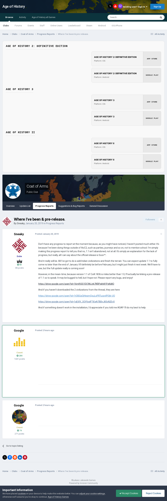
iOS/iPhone (117, 25)
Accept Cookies (130, 493)
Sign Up (157, 6)
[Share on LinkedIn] (20, 457)
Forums (18, 25)
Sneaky (20, 223)
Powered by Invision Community (83, 483)
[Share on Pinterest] (25, 457)
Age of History (13, 6)
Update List (25, 206)
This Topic (148, 17)
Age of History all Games (43, 17)
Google (19, 330)
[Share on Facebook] (10, 457)
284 (20, 355)
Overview (10, 206)
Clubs (6, 25)
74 (20, 430)
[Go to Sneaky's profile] (6, 221)
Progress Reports (44, 206)
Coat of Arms (37, 186)
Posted (47, 234)
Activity (22, 17)
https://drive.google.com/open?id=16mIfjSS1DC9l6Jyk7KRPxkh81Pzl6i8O (76, 284)
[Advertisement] (76, 361)
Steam (89, 25)
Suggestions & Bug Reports (71, 206)
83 (20, 264)
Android (102, 25)
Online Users (56, 25)
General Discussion (99, 206)
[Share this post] (161, 234)
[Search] (161, 17)
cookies (22, 493)
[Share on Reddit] (15, 457)
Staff (42, 25)
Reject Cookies (153, 493)
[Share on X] (4, 457)
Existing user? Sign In (134, 7)
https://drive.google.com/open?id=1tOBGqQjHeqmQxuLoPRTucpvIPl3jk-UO (76, 295)
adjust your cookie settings (92, 493)
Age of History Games (58, 497)
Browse (9, 17)
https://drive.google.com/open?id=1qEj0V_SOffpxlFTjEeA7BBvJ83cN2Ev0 (76, 301)
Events (31, 25)
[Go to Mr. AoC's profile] (19, 342)
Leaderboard (74, 25)
